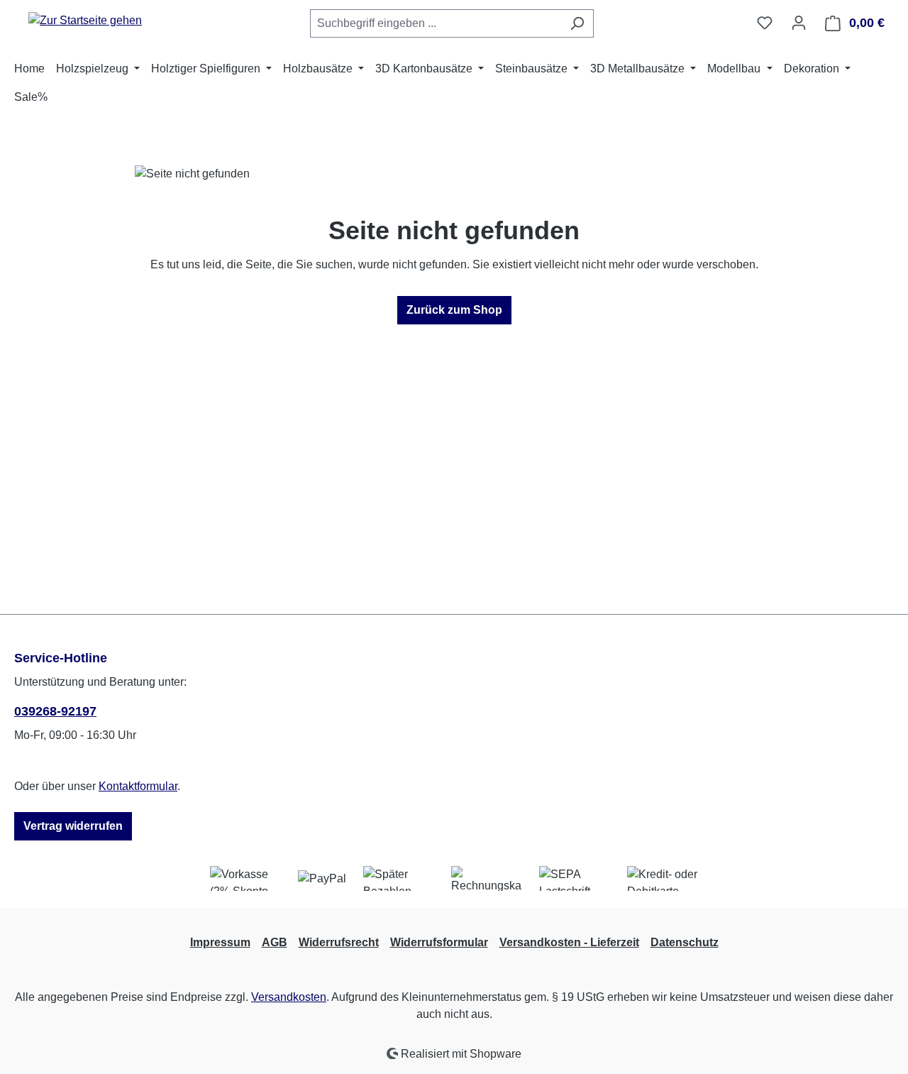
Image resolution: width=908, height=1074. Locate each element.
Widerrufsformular (439, 942)
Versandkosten (288, 997)
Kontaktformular (138, 786)
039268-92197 (55, 711)
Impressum (220, 942)
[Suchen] (577, 23)
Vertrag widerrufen (73, 826)
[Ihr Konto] (799, 23)
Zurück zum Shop (454, 310)
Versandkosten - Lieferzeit (569, 942)
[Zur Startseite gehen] (85, 20)
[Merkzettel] (765, 23)
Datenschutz (684, 942)
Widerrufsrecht (339, 942)
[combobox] (435, 23)
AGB (274, 942)
